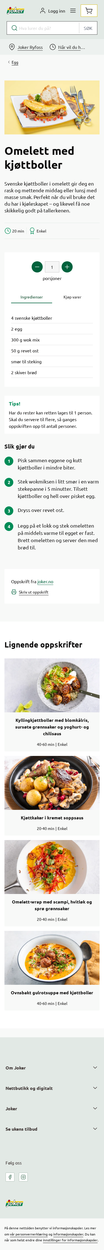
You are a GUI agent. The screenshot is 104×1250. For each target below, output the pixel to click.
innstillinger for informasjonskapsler (70, 1240)
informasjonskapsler (68, 1234)
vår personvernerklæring (29, 1234)
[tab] (31, 296)
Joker (11, 1108)
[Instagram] (23, 1177)
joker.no (45, 581)
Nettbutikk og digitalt (29, 1088)
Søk (88, 28)
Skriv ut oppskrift (34, 591)
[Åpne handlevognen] (89, 10)
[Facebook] (10, 1177)
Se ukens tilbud (21, 1129)
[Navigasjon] (73, 10)
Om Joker (16, 1068)
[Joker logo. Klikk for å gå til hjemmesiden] (15, 11)
